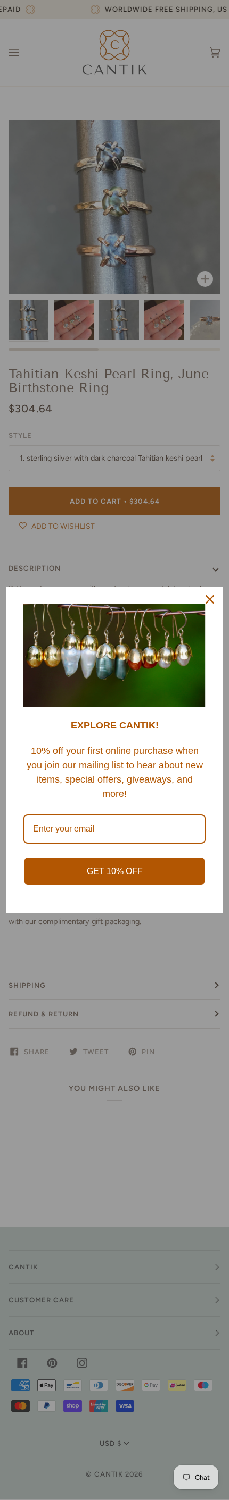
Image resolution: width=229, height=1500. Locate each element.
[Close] (210, 599)
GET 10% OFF (115, 871)
